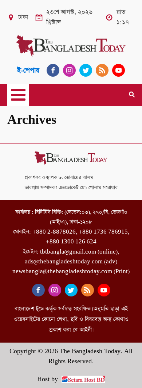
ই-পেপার (28, 70)
